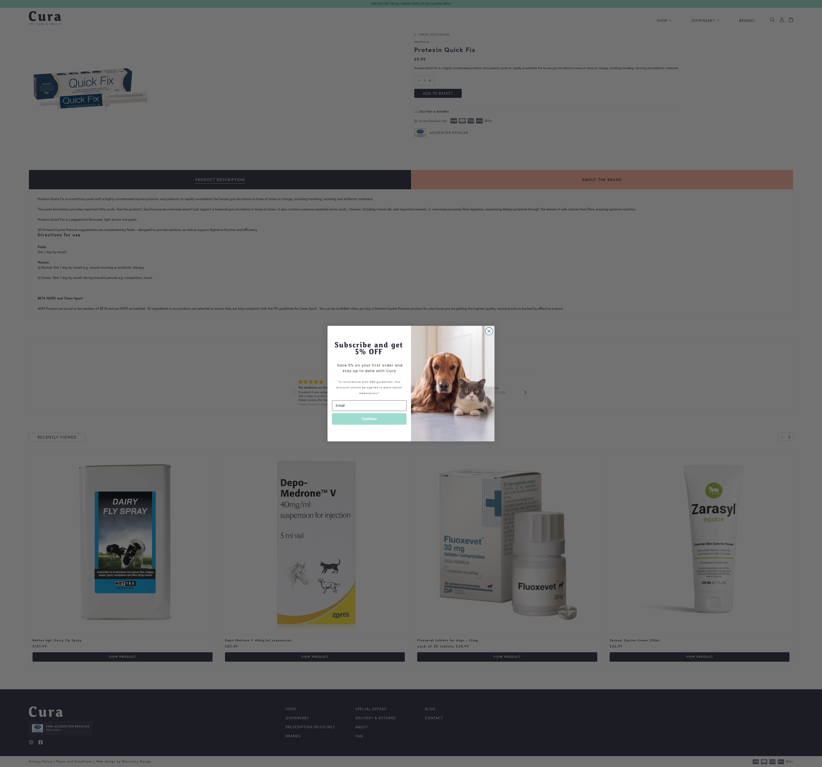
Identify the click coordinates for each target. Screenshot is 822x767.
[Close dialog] (489, 331)
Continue (369, 418)
